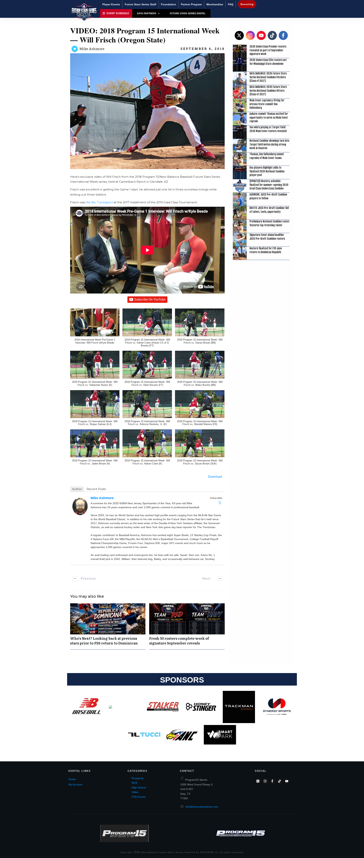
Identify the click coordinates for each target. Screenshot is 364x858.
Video (135, 792)
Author (77, 489)
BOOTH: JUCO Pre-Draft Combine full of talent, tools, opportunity (269, 209)
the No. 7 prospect (99, 202)
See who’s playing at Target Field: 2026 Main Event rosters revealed (268, 129)
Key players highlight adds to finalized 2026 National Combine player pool (267, 171)
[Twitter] (220, 502)
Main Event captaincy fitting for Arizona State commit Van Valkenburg (266, 104)
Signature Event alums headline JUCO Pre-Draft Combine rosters (267, 236)
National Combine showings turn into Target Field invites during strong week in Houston (269, 144)
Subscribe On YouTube (150, 299)
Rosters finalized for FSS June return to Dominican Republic (265, 250)
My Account (75, 784)
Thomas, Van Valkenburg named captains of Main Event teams (266, 156)
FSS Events (139, 796)
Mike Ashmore (91, 48)
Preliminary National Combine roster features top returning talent (269, 223)
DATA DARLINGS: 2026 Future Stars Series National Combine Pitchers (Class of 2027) (268, 77)
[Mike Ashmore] (80, 506)
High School (139, 787)
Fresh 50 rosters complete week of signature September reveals (187, 626)
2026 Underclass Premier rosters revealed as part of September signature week (267, 50)
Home (72, 779)
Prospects (138, 778)
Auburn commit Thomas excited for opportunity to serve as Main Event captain (268, 117)
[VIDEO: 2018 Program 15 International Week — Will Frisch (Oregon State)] (147, 111)
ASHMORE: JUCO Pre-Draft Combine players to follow (268, 196)
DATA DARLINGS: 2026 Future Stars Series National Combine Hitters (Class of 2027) (268, 90)
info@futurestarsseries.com (201, 806)
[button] (95, 328)
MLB (134, 782)
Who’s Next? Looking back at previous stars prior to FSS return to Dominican (108, 626)
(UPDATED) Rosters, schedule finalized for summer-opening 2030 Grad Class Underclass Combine (268, 184)
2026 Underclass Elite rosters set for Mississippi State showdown (268, 61)
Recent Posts (96, 489)
